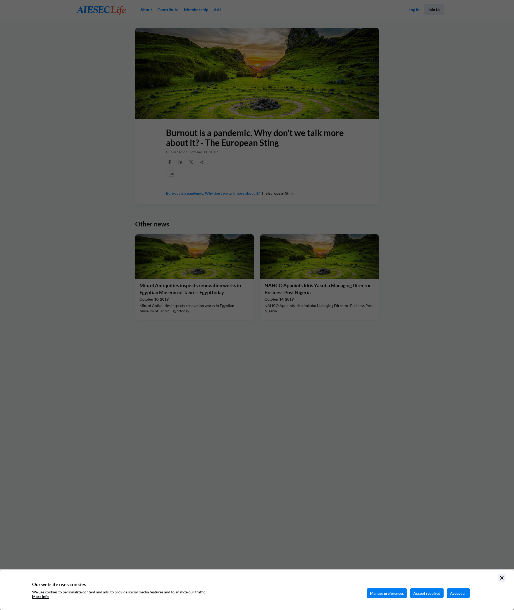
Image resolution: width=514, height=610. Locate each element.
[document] (257, 590)
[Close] (501, 578)
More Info (40, 596)
